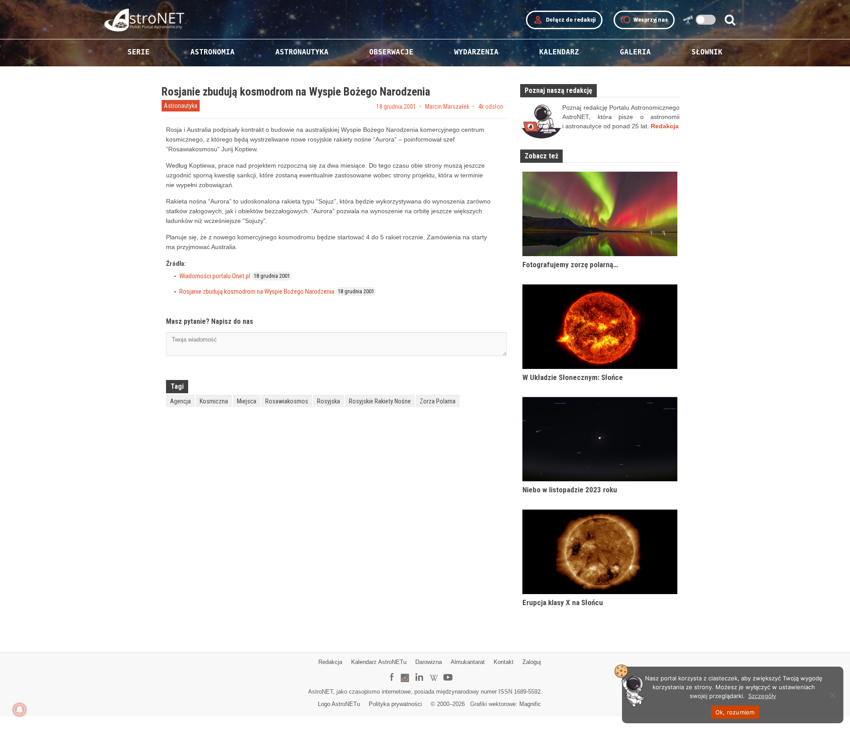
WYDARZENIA (476, 52)
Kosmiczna (214, 401)
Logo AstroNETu (339, 704)
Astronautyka (180, 105)
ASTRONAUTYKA (301, 52)
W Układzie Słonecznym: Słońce (572, 377)
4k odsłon (491, 107)
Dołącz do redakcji (564, 20)
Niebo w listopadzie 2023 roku (569, 489)
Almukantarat (468, 662)
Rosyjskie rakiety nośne (380, 401)
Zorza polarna (438, 401)
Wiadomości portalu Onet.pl (214, 276)
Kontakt (504, 662)
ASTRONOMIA (212, 52)
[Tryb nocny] (706, 20)
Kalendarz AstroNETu (378, 662)
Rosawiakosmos (286, 401)
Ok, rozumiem (735, 712)
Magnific (530, 704)
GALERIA (635, 52)
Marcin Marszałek (447, 107)
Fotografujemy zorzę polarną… (570, 264)
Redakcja (330, 662)
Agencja (180, 401)
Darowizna (428, 662)
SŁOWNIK (707, 52)
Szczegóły (762, 695)
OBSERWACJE (391, 52)
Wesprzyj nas (644, 20)
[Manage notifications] (19, 709)
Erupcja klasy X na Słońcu (562, 602)
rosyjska (328, 401)
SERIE (139, 52)
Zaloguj (531, 662)
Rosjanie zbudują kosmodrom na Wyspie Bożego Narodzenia (256, 291)
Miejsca (246, 401)
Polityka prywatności (395, 704)
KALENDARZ (559, 52)
